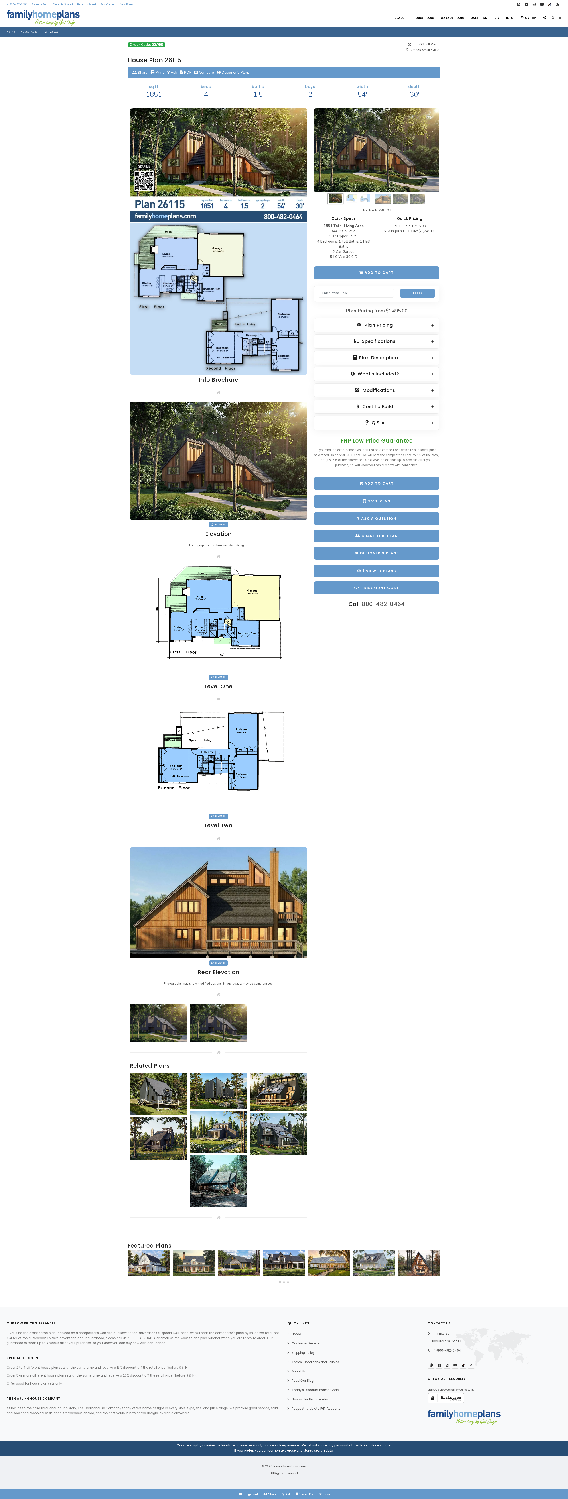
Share (142, 72)
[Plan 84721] (194, 1263)
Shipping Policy (303, 1352)
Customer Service (306, 1343)
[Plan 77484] (329, 1263)
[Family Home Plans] (43, 18)
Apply (417, 293)
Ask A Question (378, 518)
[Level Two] (218, 759)
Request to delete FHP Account (316, 1408)
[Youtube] (542, 4)
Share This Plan (379, 535)
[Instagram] (534, 4)
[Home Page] (241, 1494)
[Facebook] (526, 4)
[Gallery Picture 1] (158, 1023)
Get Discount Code (376, 587)
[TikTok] (550, 4)
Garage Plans (452, 18)
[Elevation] (376, 150)
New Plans (126, 4)
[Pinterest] (519, 4)
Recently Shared (63, 4)
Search (401, 18)
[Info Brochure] (218, 241)
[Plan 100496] (374, 1263)
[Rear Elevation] (218, 903)
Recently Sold (40, 4)
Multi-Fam (479, 18)
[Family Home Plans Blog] (557, 4)
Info (509, 18)
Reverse (220, 524)
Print (159, 72)
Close (326, 1494)
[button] (280, 1282)
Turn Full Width (425, 44)
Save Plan (378, 501)
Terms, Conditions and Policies (315, 1362)
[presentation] (132, 1264)
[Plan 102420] (239, 1263)
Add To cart (378, 483)
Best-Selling (108, 4)
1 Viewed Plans (378, 570)
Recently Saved (86, 4)
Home (11, 31)
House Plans (423, 18)
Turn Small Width (424, 50)
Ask (173, 72)
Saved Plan (306, 1494)
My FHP (530, 18)
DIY (497, 18)
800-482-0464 (18, 4)
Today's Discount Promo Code (315, 1390)
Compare (206, 72)
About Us (299, 1371)
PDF (187, 72)
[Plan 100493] (149, 1263)
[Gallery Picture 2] (218, 1023)
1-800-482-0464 (447, 1350)
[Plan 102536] (284, 1263)
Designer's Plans (235, 72)
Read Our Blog (303, 1380)
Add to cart (378, 272)
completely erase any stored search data (300, 1450)
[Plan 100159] (419, 1263)
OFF (389, 210)
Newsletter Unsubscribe (310, 1399)
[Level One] (218, 618)
